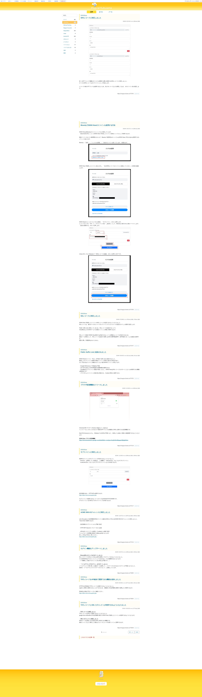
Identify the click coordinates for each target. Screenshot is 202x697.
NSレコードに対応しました (90, 316)
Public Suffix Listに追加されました (93, 352)
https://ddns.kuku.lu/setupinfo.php (87, 495)
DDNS (49, 1)
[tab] (69, 19)
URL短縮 (187, 1)
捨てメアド (3, 1)
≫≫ (137, 632)
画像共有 (36, 1)
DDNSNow (84, 15)
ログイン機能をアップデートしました (94, 548)
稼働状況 (197, 1)
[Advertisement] (69, 80)
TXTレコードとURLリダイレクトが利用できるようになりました (103, 605)
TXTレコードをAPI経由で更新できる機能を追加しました (101, 579)
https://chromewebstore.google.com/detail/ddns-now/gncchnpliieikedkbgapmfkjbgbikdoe (103, 440)
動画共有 (43, 1)
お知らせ (63, 1)
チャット (30, 1)
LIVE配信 (16, 1)
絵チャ (9, 1)
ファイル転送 (23, 1)
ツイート (137, 93)
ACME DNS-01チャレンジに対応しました (95, 512)
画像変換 (56, 1)
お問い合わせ (192, 1)
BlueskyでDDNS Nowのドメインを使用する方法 (98, 125)
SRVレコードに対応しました (91, 18)
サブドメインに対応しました (91, 452)
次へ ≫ (131, 632)
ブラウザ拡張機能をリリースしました (94, 385)
